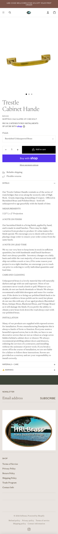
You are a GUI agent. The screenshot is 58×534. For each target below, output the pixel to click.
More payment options (29, 165)
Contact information (36, 524)
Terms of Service (10, 464)
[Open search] (10, 12)
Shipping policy (19, 524)
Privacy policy (28, 521)
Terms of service (42, 521)
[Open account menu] (48, 12)
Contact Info (8, 488)
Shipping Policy (9, 478)
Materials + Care (10, 364)
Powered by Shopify (36, 516)
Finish (5, 133)
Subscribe (48, 398)
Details (5, 183)
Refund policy (14, 521)
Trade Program (9, 483)
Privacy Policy (9, 469)
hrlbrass (23, 516)
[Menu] (3, 12)
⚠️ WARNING (7, 370)
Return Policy (8, 474)
